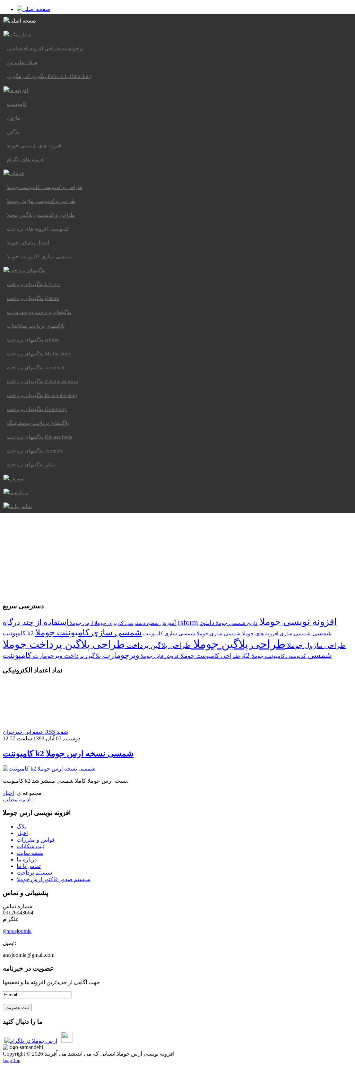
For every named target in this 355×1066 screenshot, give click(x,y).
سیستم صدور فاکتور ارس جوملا (53, 879)
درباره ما (27, 859)
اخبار (8, 793)
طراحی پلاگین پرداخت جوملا (64, 644)
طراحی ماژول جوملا (315, 645)
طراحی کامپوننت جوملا (209, 655)
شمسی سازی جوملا (218, 633)
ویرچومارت (120, 655)
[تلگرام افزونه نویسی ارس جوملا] (30, 1041)
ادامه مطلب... (19, 799)
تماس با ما (29, 866)
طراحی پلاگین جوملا (238, 644)
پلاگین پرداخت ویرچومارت (66, 655)
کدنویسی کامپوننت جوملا (279, 656)
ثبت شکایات (30, 846)
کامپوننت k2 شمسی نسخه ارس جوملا (68, 753)
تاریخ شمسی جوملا (235, 623)
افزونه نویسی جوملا (297, 622)
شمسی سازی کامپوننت (168, 633)
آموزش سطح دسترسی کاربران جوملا (134, 623)
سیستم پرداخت (34, 873)
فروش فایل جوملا (159, 656)
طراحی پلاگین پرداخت (158, 645)
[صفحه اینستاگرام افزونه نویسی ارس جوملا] (66, 1041)
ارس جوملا (80, 623)
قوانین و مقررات (36, 840)
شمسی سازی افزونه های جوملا (276, 633)
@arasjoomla (17, 931)
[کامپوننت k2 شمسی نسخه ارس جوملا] (49, 769)
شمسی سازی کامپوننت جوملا (88, 632)
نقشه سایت (30, 853)
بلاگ (21, 826)
